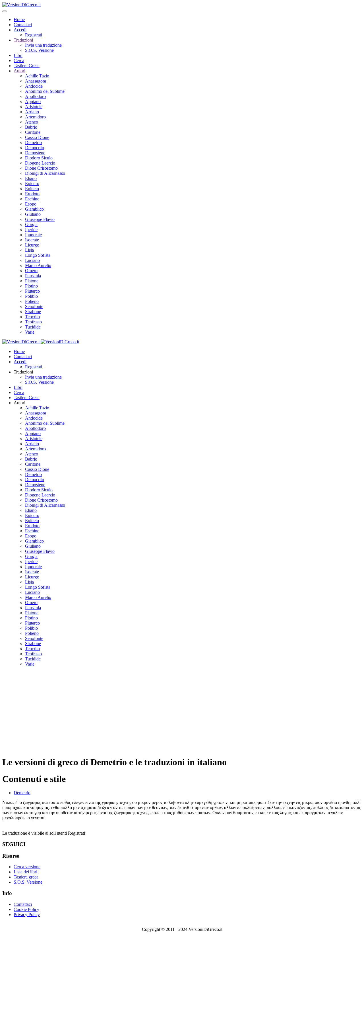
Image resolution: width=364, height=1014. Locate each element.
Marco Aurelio (38, 265)
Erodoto (32, 193)
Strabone (33, 311)
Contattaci (23, 24)
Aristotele (33, 106)
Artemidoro (35, 116)
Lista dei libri (25, 871)
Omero (31, 270)
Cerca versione (27, 866)
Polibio (31, 296)
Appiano (33, 101)
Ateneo (31, 122)
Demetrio (33, 142)
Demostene (35, 152)
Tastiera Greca (27, 65)
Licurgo (32, 245)
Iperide (31, 229)
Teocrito (32, 316)
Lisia (29, 250)
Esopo (30, 204)
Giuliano (33, 214)
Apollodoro (35, 96)
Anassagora (35, 81)
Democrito (34, 147)
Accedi (20, 29)
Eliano (31, 178)
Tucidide (33, 327)
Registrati (33, 34)
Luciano (32, 260)
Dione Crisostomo (41, 168)
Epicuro (32, 183)
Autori (19, 70)
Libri (18, 55)
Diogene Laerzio (40, 163)
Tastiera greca (26, 877)
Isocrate (32, 239)
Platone (31, 280)
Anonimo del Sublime (45, 91)
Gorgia (31, 224)
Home (19, 19)
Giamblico (34, 209)
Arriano (32, 111)
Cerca (19, 60)
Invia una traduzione (43, 45)
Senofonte (34, 306)
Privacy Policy (27, 914)
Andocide (34, 86)
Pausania (33, 275)
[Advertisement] (182, 711)
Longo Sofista (37, 255)
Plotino (31, 286)
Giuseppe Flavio (40, 219)
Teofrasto (33, 321)
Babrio (31, 127)
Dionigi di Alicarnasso (45, 173)
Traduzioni (23, 40)
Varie (29, 332)
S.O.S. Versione (39, 50)
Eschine (32, 198)
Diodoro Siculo (39, 157)
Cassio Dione (37, 137)
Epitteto (32, 188)
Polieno (32, 301)
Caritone (32, 132)
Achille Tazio (37, 75)
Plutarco (32, 291)
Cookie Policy (26, 909)
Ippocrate (33, 234)
